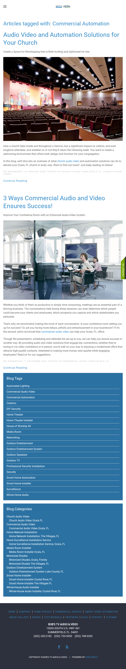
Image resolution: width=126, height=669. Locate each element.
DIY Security (14, 408)
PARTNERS (71, 617)
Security (11, 472)
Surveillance (14, 489)
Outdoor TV (13, 460)
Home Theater (15, 414)
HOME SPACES (43, 611)
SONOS (36, 617)
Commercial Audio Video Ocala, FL (85, 361)
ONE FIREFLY (91, 657)
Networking (13, 437)
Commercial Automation (21, 397)
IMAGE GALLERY (19, 617)
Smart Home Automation (21, 477)
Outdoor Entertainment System (24, 449)
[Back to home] (63, 6)
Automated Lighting (18, 386)
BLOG (85, 617)
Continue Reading (15, 181)
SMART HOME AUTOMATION (101, 611)
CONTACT (97, 617)
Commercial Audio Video (21, 391)
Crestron (11, 403)
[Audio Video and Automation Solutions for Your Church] (63, 98)
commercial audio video (55, 331)
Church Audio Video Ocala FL (81, 171)
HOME (11, 611)
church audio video (68, 161)
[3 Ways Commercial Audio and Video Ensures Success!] (63, 259)
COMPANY (25, 611)
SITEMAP (111, 617)
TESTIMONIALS (53, 617)
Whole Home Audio (18, 494)
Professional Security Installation (26, 466)
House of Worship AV (19, 426)
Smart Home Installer (19, 483)
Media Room (14, 431)
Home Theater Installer (20, 420)
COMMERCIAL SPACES (68, 611)
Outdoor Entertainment (20, 443)
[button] (5, 6)
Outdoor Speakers (17, 454)
